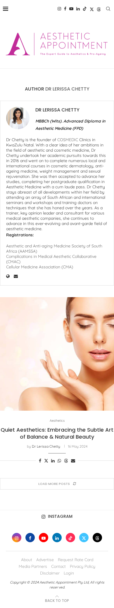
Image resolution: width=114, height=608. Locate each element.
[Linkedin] (78, 8)
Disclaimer (50, 573)
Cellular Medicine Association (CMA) (39, 267)
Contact (58, 566)
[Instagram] (59, 8)
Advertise (45, 559)
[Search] (108, 8)
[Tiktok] (85, 8)
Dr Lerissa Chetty (57, 110)
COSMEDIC (68, 139)
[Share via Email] (73, 460)
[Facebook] (65, 8)
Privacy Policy (82, 566)
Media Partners (33, 566)
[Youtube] (71, 8)
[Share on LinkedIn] (53, 460)
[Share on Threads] (66, 460)
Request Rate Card (75, 559)
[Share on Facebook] (40, 460)
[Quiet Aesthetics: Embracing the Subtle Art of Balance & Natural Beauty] (57, 354)
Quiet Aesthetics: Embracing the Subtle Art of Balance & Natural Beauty (57, 433)
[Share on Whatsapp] (59, 460)
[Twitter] (92, 8)
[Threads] (99, 8)
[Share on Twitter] (46, 460)
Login (69, 573)
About (26, 559)
